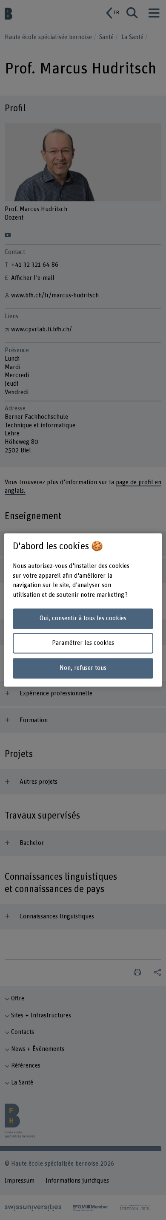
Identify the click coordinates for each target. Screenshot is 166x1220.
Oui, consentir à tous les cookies (83, 618)
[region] (83, 609)
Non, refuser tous (83, 668)
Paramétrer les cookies (83, 643)
